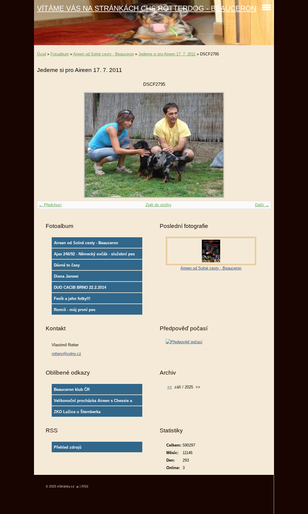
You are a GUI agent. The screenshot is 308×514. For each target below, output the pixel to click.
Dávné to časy (67, 265)
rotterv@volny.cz (66, 353)
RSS (85, 486)
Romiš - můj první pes (74, 309)
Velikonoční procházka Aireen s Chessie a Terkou (93, 402)
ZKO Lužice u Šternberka (77, 412)
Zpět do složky (158, 205)
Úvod (41, 54)
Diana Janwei (66, 276)
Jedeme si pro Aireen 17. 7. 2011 (167, 54)
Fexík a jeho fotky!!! (72, 298)
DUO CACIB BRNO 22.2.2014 (80, 287)
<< (169, 387)
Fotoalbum (60, 54)
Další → (262, 205)
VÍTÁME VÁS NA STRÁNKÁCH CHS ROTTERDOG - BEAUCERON (146, 8)
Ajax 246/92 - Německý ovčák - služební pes (94, 254)
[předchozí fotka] (47, 145)
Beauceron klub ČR (72, 389)
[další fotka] (261, 145)
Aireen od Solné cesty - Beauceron (103, 54)
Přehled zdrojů (68, 447)
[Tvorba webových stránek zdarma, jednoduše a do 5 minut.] (77, 486)
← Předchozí (50, 205)
